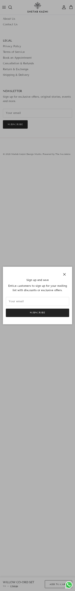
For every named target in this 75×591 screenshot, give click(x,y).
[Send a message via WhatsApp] (69, 585)
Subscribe (37, 312)
